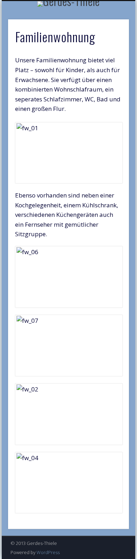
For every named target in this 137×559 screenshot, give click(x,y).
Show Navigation (110, 38)
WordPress (48, 552)
